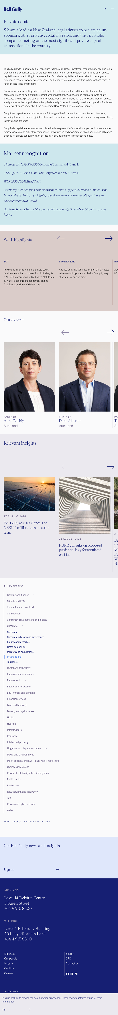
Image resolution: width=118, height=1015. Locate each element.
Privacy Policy (11, 990)
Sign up (9, 869)
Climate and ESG (16, 601)
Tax (9, 797)
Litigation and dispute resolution (24, 748)
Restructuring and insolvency (22, 791)
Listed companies (16, 646)
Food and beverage (17, 704)
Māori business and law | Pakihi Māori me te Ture (33, 760)
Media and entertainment (20, 754)
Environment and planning (21, 692)
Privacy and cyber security (21, 803)
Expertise (9, 953)
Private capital (14, 656)
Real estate (13, 785)
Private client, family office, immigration (28, 773)
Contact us (72, 963)
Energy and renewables (19, 686)
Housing (11, 723)
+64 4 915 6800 (18, 939)
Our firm (9, 968)
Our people (10, 958)
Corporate (12, 625)
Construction (14, 613)
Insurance (12, 735)
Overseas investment (18, 766)
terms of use (86, 997)
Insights (9, 963)
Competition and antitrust (20, 607)
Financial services (16, 698)
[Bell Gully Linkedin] (76, 973)
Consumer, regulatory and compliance (27, 619)
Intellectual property (17, 742)
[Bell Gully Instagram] (71, 973)
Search (70, 953)
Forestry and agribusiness (20, 711)
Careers (8, 973)
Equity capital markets (18, 641)
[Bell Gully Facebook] (67, 973)
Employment (13, 680)
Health (10, 717)
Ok (4, 1010)
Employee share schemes (20, 674)
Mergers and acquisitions (20, 651)
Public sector (14, 779)
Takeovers (12, 661)
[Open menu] (111, 9)
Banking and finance (18, 594)
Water (10, 810)
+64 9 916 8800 (18, 908)
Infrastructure (14, 729)
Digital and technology (18, 667)
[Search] (102, 9)
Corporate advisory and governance (25, 636)
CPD (68, 958)
